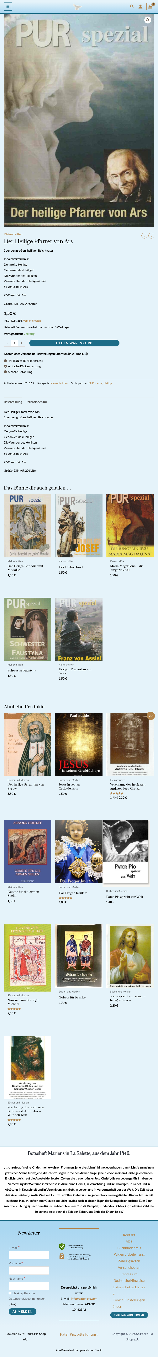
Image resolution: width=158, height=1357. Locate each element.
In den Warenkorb (74, 343)
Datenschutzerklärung (129, 1290)
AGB (129, 1241)
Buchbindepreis (129, 1248)
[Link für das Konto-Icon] (140, 6)
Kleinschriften (13, 234)
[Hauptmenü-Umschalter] (8, 7)
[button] (131, 6)
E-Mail (14, 1247)
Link (12, 1304)
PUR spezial (95, 383)
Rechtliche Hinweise (129, 1280)
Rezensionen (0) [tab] (36, 402)
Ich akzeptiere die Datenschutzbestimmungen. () (27, 1298)
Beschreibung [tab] (13, 402)
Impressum (129, 1274)
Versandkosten (32, 320)
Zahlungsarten (129, 1261)
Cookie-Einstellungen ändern (129, 1303)
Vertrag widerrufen (129, 1315)
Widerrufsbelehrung (129, 1254)
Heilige (108, 383)
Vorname (16, 1263)
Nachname (17, 1278)
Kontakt (129, 1235)
